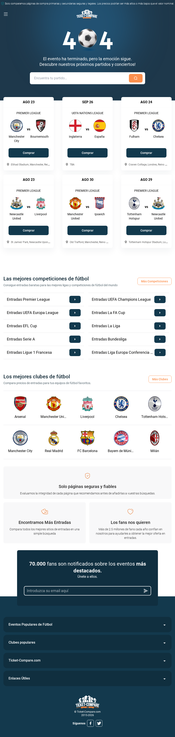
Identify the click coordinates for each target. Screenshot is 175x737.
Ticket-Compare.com (25, 660)
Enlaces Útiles (19, 678)
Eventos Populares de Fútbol (30, 624)
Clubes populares (22, 642)
